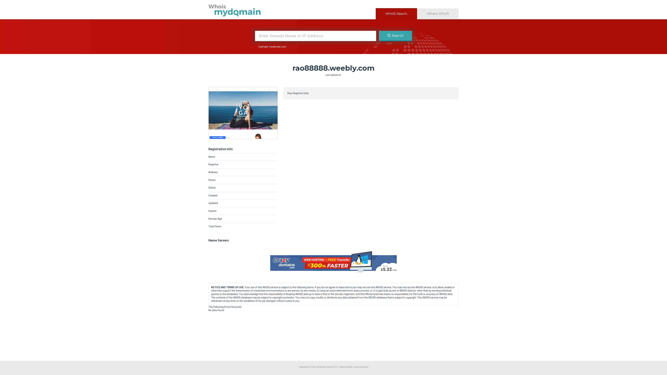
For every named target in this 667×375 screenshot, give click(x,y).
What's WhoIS (438, 14)
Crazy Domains (361, 367)
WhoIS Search (396, 14)
